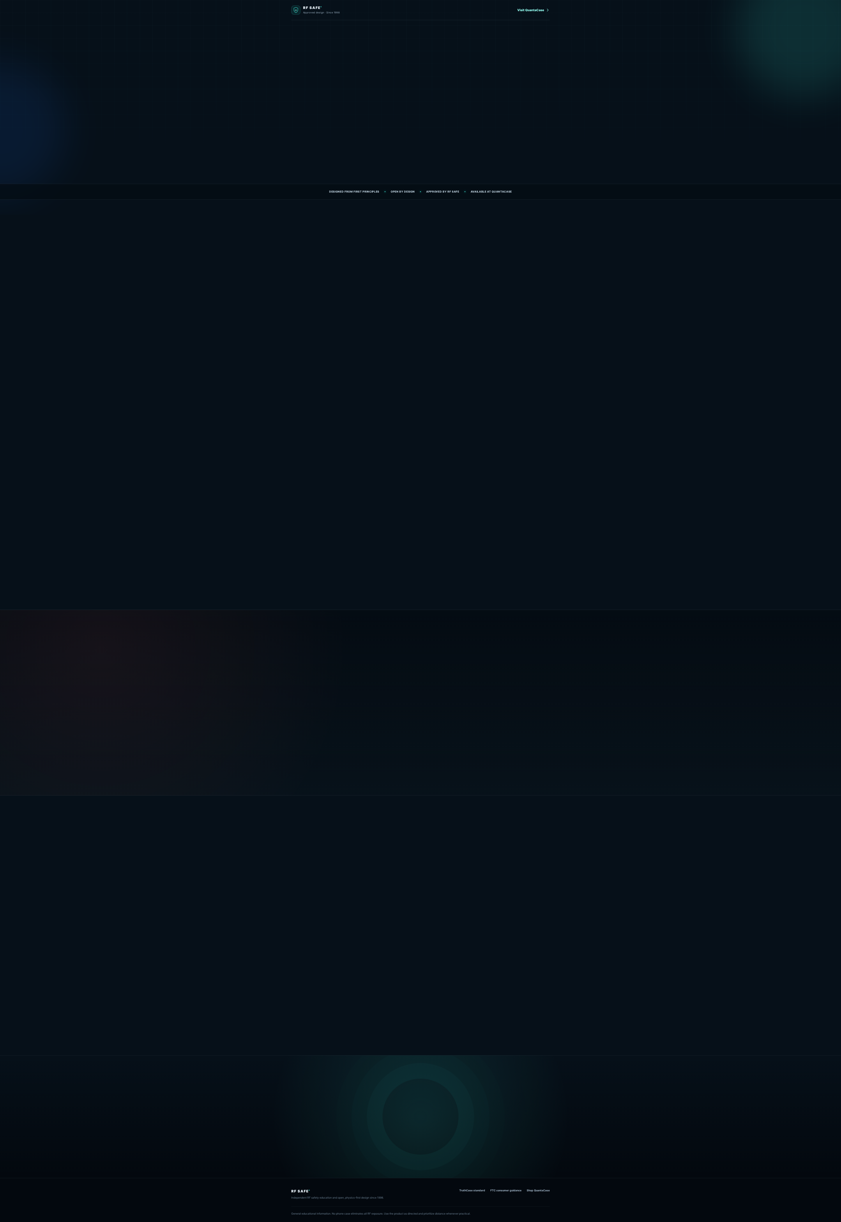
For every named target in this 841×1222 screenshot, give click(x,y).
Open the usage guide (370, 152)
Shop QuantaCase (538, 1190)
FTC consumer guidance (505, 1190)
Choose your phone (513, 855)
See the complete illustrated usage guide (420, 1027)
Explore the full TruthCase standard (318, 770)
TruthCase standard (472, 1190)
